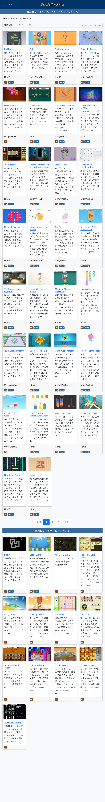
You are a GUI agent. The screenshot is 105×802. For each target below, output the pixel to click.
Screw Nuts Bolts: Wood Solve (88, 228)
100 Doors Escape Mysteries (12, 290)
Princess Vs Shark (88, 413)
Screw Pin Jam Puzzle (90, 350)
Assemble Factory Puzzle (38, 290)
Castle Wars (35, 554)
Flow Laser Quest (12, 475)
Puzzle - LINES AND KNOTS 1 (89, 106)
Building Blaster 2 (38, 614)
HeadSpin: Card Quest (87, 556)
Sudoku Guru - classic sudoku (87, 166)
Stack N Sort (61, 164)
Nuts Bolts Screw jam (65, 105)
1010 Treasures (11, 164)
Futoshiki (59, 614)
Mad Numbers (87, 665)
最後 (66, 522)
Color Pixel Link (37, 665)
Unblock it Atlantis (38, 350)
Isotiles (33, 475)
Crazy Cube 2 (10, 614)
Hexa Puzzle (10, 105)
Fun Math (84, 614)
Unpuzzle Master (12, 227)
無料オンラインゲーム (10, 18)
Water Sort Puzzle (63, 413)
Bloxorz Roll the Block (11, 414)
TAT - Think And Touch (11, 666)
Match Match (36, 105)
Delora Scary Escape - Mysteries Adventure (40, 166)
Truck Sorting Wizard (14, 350)
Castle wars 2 (61, 665)
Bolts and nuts (62, 49)
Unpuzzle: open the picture (39, 228)
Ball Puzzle (9, 49)
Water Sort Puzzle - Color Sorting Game (39, 414)
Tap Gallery (60, 227)
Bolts (32, 49)
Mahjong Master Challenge (63, 290)
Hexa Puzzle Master (64, 350)
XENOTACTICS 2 (62, 554)
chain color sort (87, 289)
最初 (39, 522)
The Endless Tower (13, 722)
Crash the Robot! (88, 49)
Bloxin (7, 554)
